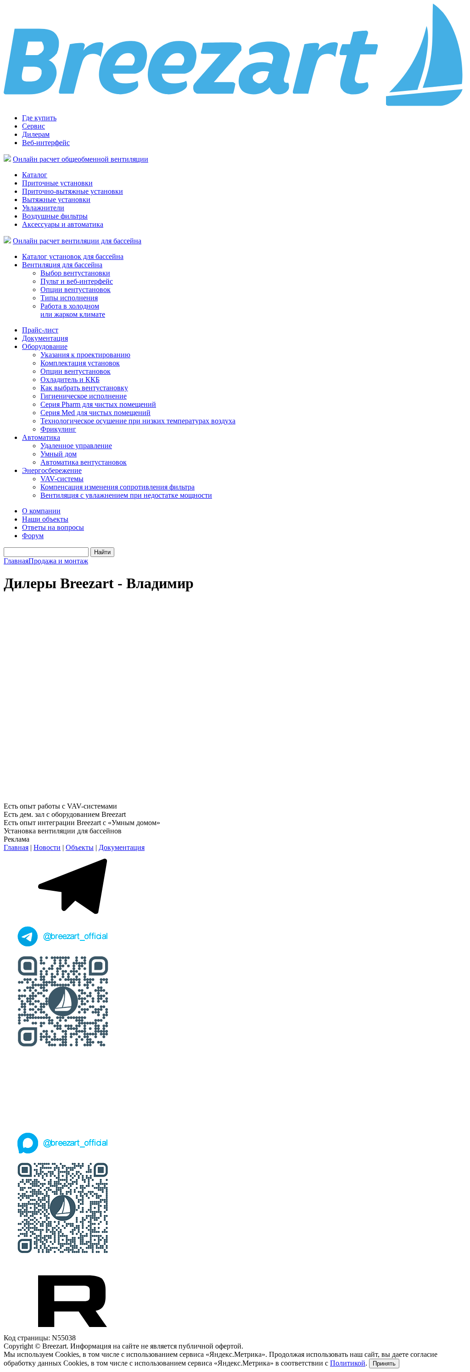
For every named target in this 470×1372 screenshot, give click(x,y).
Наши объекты (45, 519)
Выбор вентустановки (75, 273)
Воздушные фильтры (55, 216)
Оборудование (44, 346)
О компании (41, 511)
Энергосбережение (52, 470)
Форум (33, 536)
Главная (16, 561)
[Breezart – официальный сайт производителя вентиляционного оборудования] (235, 104)
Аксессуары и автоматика (62, 224)
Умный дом (58, 454)
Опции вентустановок (75, 289)
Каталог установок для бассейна (72, 256)
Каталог (34, 175)
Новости (47, 847)
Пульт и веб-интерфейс (76, 281)
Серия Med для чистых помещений (95, 412)
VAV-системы (62, 479)
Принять (384, 1363)
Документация (45, 338)
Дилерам (36, 134)
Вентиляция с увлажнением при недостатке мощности (126, 495)
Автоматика (41, 437)
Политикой (347, 1363)
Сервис (33, 126)
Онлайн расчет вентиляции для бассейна (77, 241)
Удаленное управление (76, 446)
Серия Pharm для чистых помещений (98, 404)
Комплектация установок (80, 363)
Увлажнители (43, 208)
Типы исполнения (69, 298)
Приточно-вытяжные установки (72, 191)
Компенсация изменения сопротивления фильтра (117, 487)
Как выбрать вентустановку (84, 388)
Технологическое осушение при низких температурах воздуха (137, 421)
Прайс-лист (40, 330)
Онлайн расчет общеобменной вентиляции (80, 159)
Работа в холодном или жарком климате (72, 310)
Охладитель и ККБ (70, 379)
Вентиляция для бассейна (62, 265)
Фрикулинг (58, 429)
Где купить (39, 118)
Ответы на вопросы (53, 527)
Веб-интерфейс (46, 142)
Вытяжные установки (56, 199)
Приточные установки (57, 183)
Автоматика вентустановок (83, 462)
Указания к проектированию (85, 355)
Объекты (80, 847)
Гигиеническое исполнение (83, 396)
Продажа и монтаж (58, 561)
